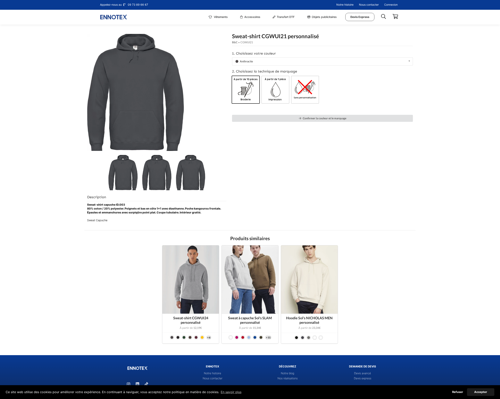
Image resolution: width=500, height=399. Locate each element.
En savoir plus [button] (231, 392)
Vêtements (220, 17)
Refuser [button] (457, 392)
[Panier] (395, 16)
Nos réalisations (288, 378)
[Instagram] (128, 384)
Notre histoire (345, 4)
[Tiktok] (146, 384)
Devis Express (359, 17)
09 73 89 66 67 (138, 4)
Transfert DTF (286, 17)
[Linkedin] (137, 384)
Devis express (362, 378)
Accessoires (252, 17)
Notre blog (287, 373)
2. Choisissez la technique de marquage (264, 71)
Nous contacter (369, 4)
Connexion (391, 4)
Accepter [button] (480, 392)
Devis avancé (362, 373)
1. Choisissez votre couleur (254, 53)
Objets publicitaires (324, 17)
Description (96, 197)
